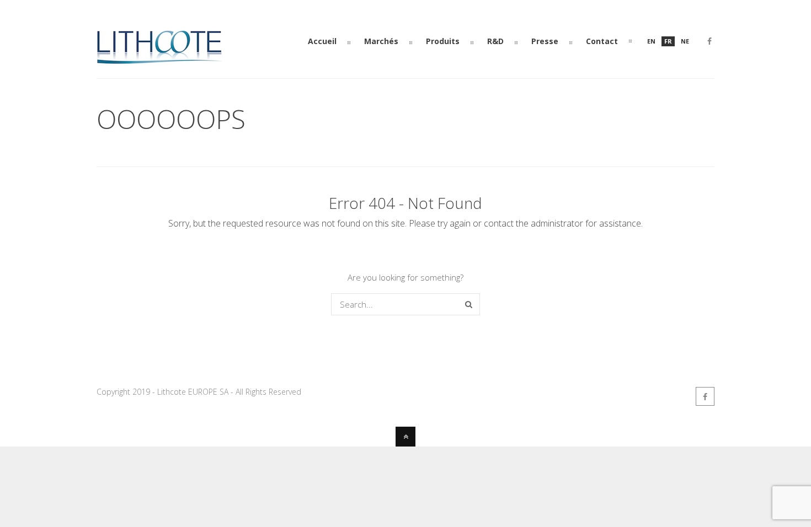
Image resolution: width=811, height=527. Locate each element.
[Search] (469, 304)
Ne (685, 41)
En (651, 41)
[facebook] (709, 43)
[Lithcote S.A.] (159, 59)
